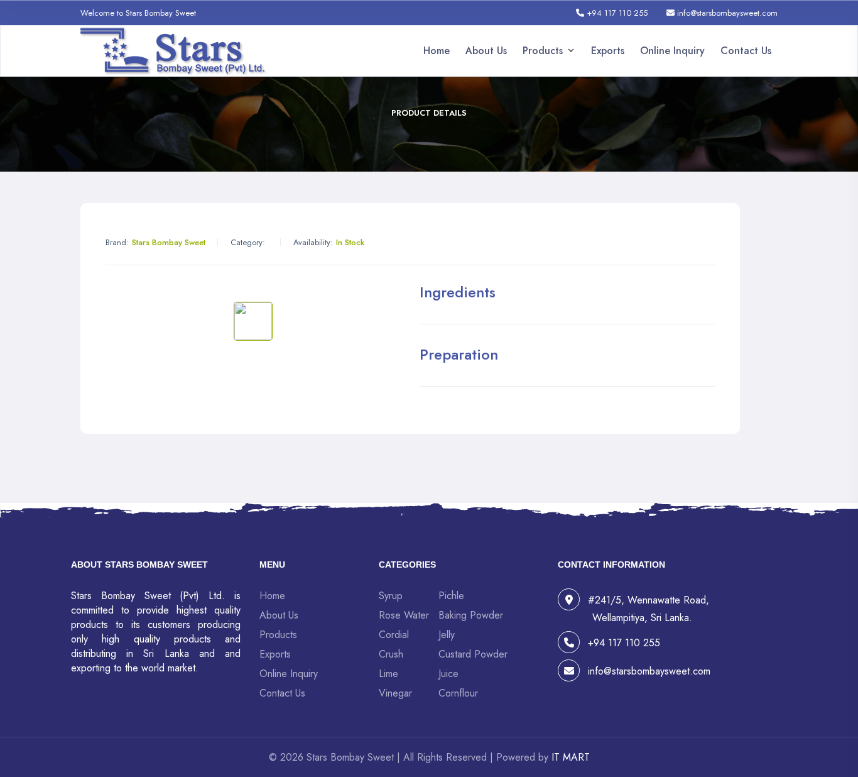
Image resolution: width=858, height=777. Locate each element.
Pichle (451, 595)
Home (436, 50)
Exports (607, 50)
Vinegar (395, 693)
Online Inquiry (672, 50)
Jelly (446, 634)
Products (543, 50)
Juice (448, 673)
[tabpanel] (253, 288)
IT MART (570, 757)
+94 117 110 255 (616, 13)
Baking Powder (470, 615)
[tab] (253, 321)
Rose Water (404, 615)
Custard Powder (473, 654)
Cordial (394, 634)
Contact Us (745, 50)
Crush (391, 654)
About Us (486, 50)
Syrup (391, 595)
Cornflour (458, 693)
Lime (388, 673)
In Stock (350, 242)
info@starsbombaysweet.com (726, 13)
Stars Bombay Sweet (168, 242)
